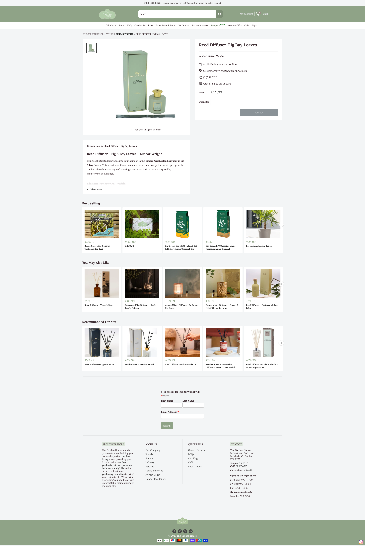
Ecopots (217, 25)
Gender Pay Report (155, 478)
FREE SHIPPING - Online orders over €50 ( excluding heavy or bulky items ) (182, 3)
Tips (254, 25)
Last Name (188, 400)
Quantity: (204, 101)
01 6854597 (241, 466)
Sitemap (149, 458)
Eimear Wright (124, 34)
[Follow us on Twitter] (180, 531)
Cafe (246, 25)
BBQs (191, 454)
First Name (167, 400)
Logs (121, 25)
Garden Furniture (143, 25)
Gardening (183, 25)
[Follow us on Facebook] (174, 531)
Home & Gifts (235, 25)
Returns (149, 466)
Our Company (152, 450)
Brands (149, 454)
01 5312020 (242, 463)
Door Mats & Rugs (165, 25)
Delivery (149, 462)
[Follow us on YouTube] (191, 531)
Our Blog (193, 458)
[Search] (219, 14)
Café (190, 462)
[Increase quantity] (229, 102)
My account (246, 13)
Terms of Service (154, 470)
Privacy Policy (152, 474)
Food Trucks (194, 466)
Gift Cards (111, 25)
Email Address (170, 411)
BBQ (129, 25)
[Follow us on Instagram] (185, 531)
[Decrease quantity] (214, 102)
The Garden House (93, 34)
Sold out (259, 112)
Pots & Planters (200, 25)
